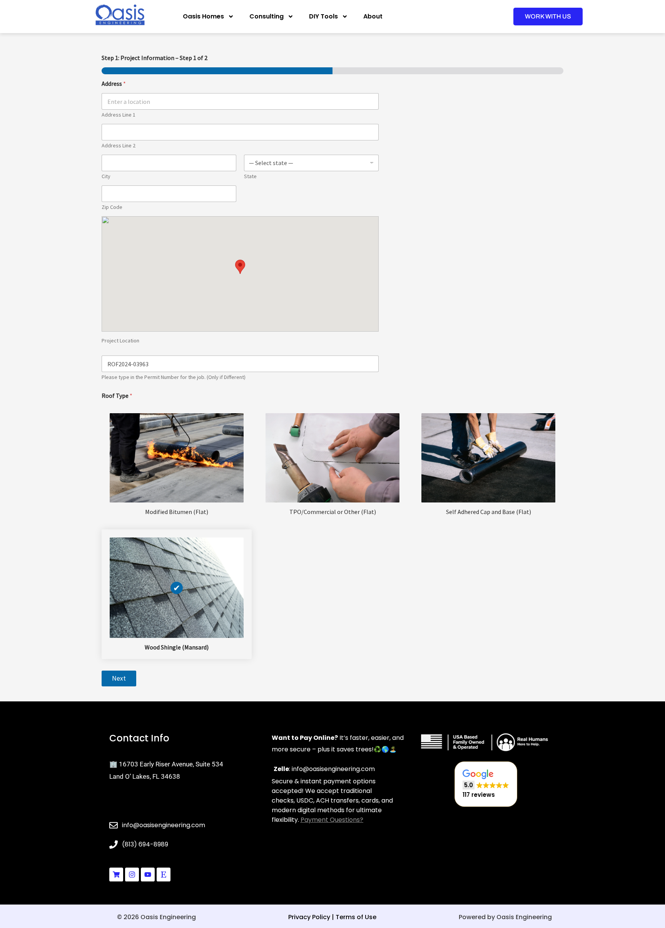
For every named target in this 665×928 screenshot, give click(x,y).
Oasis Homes (203, 16)
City (106, 176)
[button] (485, 784)
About (373, 16)
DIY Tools (323, 16)
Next (119, 678)
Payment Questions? (332, 819)
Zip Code (112, 207)
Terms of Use (356, 917)
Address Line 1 (118, 115)
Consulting (266, 16)
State (250, 176)
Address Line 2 (118, 145)
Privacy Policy (309, 917)
